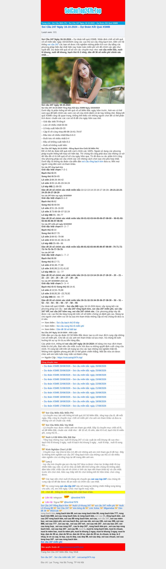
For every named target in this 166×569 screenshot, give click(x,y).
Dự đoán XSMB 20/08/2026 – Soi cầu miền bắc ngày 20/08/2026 (75, 392)
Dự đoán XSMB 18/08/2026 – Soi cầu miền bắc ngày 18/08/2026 (75, 401)
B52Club (54, 511)
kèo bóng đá (79, 508)
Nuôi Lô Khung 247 (81, 505)
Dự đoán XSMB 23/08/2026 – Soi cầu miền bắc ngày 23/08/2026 (75, 379)
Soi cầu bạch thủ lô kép (68, 322)
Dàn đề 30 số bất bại (67, 329)
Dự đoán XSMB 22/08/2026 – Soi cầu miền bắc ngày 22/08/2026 (75, 384)
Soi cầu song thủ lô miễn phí (70, 326)
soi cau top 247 (99, 479)
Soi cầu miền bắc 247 (64, 557)
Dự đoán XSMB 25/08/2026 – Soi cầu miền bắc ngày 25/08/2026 (75, 370)
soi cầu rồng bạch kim (92, 161)
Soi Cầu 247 (63, 508)
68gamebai (109, 508)
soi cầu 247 (53, 44)
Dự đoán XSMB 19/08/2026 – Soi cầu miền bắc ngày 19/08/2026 (75, 397)
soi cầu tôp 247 (68, 486)
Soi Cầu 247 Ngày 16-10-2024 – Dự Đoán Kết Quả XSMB (76, 26)
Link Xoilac (94, 508)
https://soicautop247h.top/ (69, 357)
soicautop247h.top (86, 557)
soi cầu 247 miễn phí (105, 505)
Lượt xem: (47, 32)
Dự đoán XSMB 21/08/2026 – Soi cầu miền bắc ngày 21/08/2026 (75, 388)
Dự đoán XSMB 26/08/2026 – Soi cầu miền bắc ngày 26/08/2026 (75, 366)
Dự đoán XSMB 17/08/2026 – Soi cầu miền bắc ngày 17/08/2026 (75, 406)
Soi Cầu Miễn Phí (59, 23)
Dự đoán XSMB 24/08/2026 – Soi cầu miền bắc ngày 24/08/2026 (75, 375)
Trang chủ (46, 23)
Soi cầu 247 (46, 557)
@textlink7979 (78, 497)
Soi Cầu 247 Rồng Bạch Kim (54, 505)
